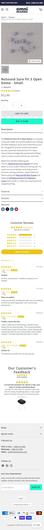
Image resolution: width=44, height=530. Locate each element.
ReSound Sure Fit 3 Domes (19, 163)
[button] (6, 91)
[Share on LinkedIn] (12, 209)
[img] (6, 267)
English (20, 498)
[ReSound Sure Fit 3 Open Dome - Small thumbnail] (5, 69)
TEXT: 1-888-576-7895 (34, 3)
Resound (7, 87)
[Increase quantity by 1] (22, 105)
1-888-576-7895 (19, 447)
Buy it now (22, 121)
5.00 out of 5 (28, 227)
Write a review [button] (22, 252)
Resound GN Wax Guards (26, 175)
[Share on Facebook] (3, 209)
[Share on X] (7, 209)
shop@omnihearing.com (17, 452)
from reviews (22, 377)
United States (20, 505)
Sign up (36, 487)
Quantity (4, 100)
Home (3, 17)
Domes (11, 17)
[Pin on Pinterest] (16, 209)
